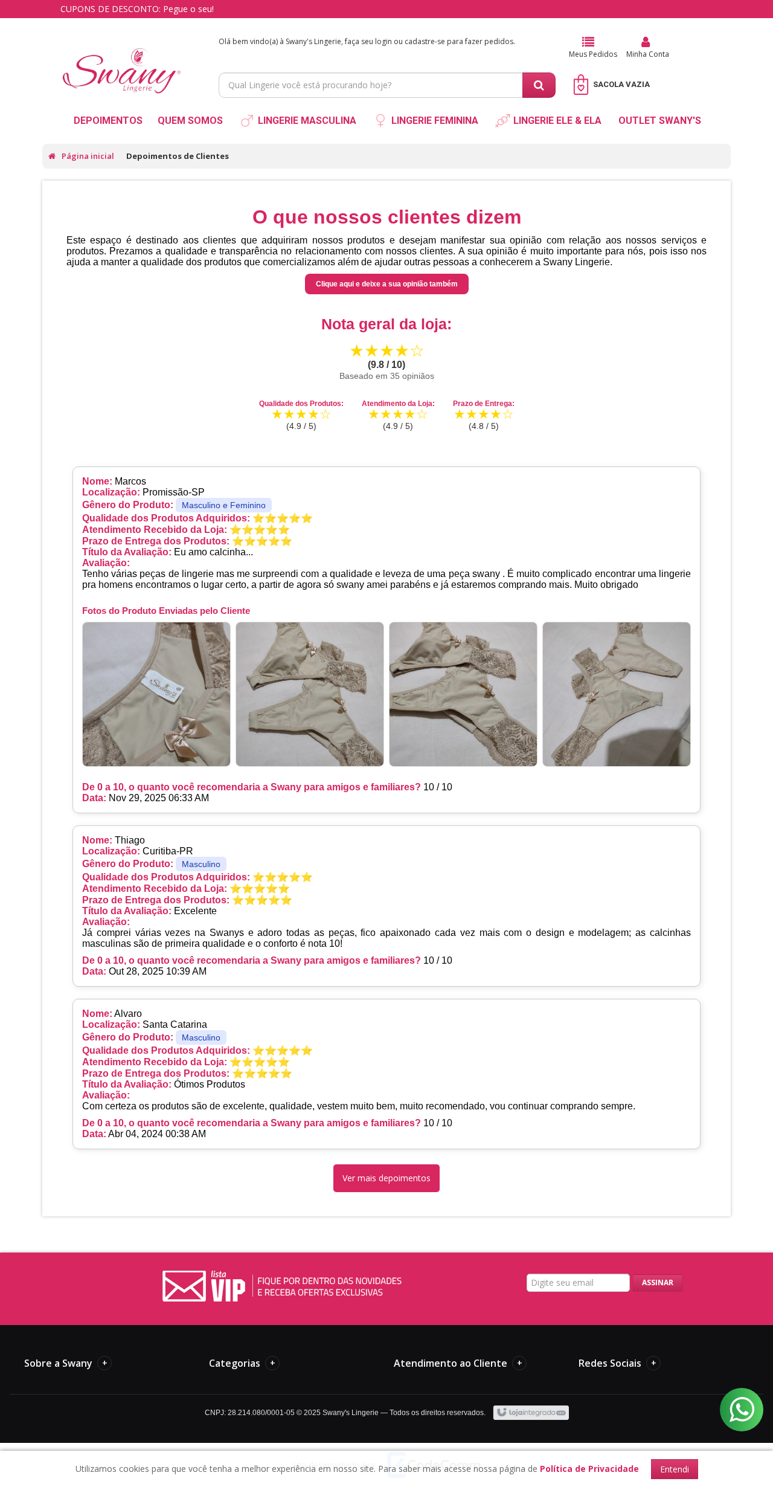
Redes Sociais (617, 1363)
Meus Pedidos (593, 54)
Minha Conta (647, 54)
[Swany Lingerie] (121, 58)
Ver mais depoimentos (386, 1178)
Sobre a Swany (65, 1363)
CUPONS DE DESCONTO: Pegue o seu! (137, 9)
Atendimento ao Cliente (458, 1363)
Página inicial (88, 155)
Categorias (242, 1363)
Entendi (674, 1469)
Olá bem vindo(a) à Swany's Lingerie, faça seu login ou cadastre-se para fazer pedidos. (367, 41)
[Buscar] (539, 85)
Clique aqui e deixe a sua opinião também (387, 284)
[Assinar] (657, 1283)
